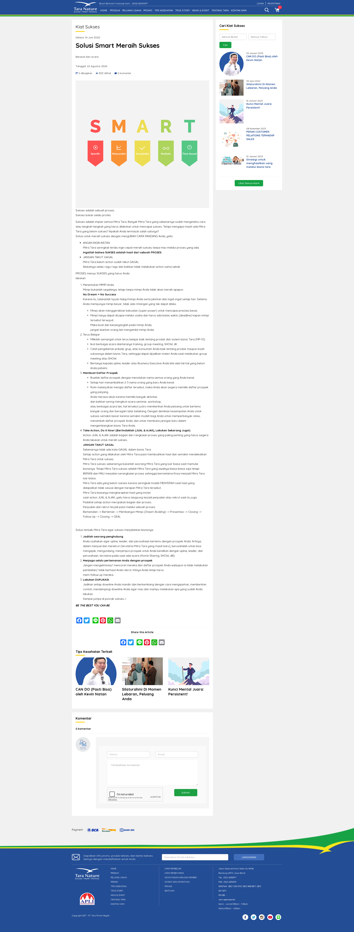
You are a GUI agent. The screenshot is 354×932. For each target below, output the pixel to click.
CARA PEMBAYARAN (174, 873)
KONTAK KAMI (239, 10)
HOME (103, 10)
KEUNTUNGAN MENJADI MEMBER (181, 877)
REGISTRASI (274, 3)
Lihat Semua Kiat (248, 183)
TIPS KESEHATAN (164, 10)
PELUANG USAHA (131, 10)
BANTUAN (169, 890)
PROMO (147, 10)
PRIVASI (168, 886)
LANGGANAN (249, 857)
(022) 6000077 (140, 3)
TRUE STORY (182, 10)
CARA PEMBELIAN (173, 868)
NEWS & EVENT (200, 10)
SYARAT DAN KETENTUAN (177, 882)
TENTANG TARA (220, 10)
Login (260, 3)
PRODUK (115, 10)
